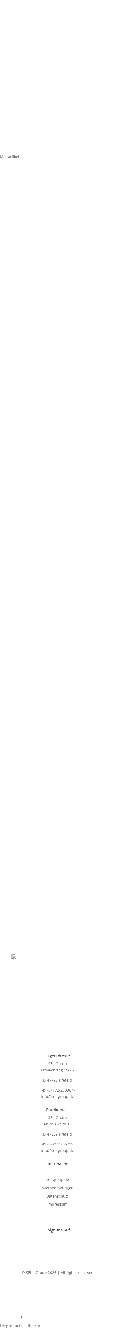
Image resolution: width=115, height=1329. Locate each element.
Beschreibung (32, 368)
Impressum (57, 1204)
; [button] (107, 12)
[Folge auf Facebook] (47, 1247)
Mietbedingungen (57, 1187)
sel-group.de (57, 1179)
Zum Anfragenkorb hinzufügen (55, 349)
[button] (95, 190)
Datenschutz (57, 1196)
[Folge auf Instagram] (68, 1247)
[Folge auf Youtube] (57, 1247)
